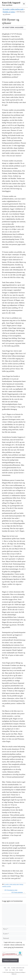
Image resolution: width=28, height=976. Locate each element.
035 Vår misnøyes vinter (10, 890)
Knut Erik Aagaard (11, 2)
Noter (9, 967)
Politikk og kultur (9, 12)
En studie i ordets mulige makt (13, 9)
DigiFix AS (14, 973)
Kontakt (21, 969)
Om (17, 969)
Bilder (13, 969)
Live (10, 969)
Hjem (5, 967)
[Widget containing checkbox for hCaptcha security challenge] (12, 953)
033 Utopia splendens (17, 892)
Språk (6, 969)
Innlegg (21, 884)
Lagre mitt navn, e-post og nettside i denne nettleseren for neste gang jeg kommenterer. (14, 944)
